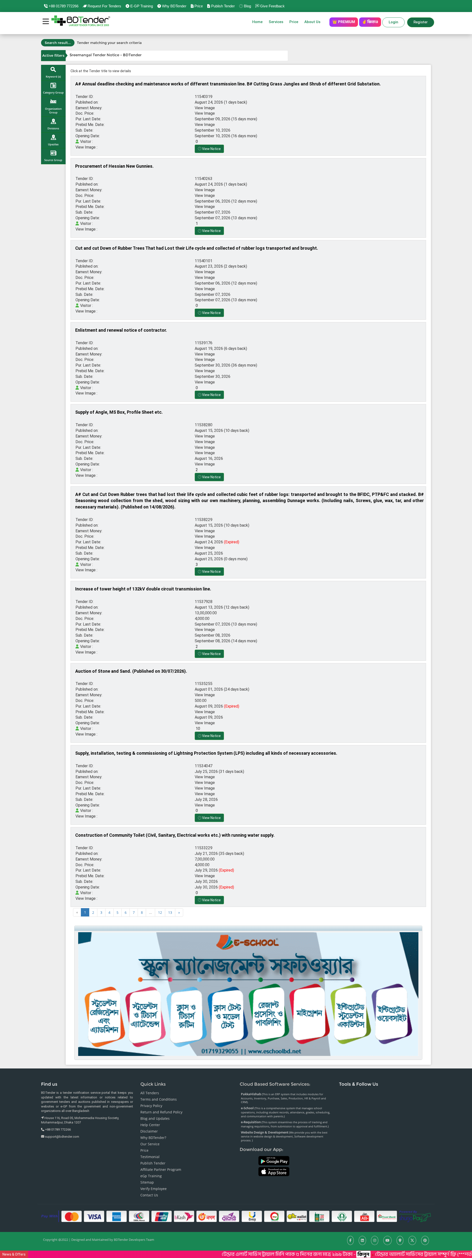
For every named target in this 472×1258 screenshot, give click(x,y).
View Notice (211, 149)
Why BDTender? (153, 1137)
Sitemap (147, 1182)
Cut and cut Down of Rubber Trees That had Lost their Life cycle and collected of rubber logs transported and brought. (196, 248)
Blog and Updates (155, 1118)
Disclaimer (149, 1131)
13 (170, 912)
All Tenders (149, 1093)
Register (420, 22)
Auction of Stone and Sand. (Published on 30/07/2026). (131, 671)
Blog (247, 6)
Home (257, 22)
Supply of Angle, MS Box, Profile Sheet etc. (119, 412)
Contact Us (149, 1195)
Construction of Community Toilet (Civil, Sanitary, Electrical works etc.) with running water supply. (175, 835)
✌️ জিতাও (370, 21)
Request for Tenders (104, 6)
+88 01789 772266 (63, 6)
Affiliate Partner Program (160, 1169)
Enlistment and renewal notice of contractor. (121, 330)
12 (160, 912)
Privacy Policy (151, 1105)
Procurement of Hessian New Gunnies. (114, 166)
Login (393, 22)
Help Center (150, 1124)
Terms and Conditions (158, 1099)
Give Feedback (272, 6)
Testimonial (150, 1156)
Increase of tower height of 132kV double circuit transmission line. (143, 588)
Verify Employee (153, 1188)
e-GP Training (141, 6)
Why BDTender (173, 6)
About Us (313, 22)
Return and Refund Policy (161, 1112)
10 (197, 728)
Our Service (150, 1144)
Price (198, 6)
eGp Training (151, 1176)
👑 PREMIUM (343, 22)
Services (276, 22)
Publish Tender (222, 6)
